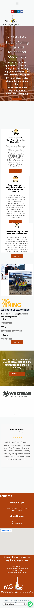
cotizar (17, 99)
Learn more (15, 171)
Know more (14, 373)
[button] (17, 3)
